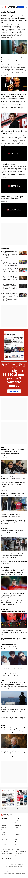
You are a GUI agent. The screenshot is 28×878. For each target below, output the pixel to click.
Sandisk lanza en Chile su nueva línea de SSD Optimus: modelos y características (14, 639)
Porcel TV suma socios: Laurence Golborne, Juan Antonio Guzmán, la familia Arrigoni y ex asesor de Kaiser (10, 263)
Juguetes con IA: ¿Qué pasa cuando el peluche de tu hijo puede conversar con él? (13, 752)
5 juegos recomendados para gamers (13, 611)
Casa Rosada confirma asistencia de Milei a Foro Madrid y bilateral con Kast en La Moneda (13, 484)
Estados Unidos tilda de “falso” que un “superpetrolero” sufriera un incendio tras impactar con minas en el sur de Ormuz (14, 686)
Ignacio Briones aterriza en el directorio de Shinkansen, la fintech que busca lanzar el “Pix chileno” (13, 521)
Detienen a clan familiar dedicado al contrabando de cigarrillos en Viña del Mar (13, 478)
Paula (3, 725)
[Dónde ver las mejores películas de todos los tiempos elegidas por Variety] (14, 84)
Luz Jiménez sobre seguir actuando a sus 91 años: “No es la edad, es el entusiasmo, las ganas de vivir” (11, 279)
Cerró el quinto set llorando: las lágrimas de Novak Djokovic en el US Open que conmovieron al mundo (13, 602)
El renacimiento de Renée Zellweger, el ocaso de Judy (14, 132)
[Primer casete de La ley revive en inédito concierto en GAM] (14, 658)
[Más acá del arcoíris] (14, 186)
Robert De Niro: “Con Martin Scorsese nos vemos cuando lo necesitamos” (12, 674)
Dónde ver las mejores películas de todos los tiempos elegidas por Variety (13, 60)
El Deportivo (5, 568)
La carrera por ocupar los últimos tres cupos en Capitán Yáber (12, 494)
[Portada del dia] (14, 359)
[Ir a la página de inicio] (11, 7)
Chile (2, 447)
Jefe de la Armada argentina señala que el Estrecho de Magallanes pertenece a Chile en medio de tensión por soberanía (10, 254)
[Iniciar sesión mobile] (26, 7)
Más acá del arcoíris (8, 164)
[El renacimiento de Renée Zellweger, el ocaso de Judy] (14, 153)
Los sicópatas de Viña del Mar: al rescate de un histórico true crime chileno (13, 669)
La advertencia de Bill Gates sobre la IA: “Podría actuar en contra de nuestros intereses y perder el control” (12, 555)
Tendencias (4, 528)
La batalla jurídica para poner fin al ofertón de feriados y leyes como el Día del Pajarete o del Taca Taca (11, 271)
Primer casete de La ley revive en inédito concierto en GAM (12, 648)
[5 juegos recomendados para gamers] (14, 620)
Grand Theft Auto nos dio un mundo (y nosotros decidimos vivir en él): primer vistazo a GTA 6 (14, 632)
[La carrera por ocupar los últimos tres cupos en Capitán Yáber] (14, 504)
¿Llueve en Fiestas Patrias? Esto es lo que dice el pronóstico (14, 562)
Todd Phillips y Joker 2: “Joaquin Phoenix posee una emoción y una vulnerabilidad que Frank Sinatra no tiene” (14, 19)
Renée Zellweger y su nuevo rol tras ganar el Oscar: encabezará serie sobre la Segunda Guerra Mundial (13, 96)
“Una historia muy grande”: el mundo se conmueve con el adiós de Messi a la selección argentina (12, 595)
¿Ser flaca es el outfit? (7, 757)
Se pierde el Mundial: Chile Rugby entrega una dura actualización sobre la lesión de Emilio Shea (13, 572)
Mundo (3, 680)
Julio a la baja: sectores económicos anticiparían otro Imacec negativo (11, 515)
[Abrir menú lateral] (2, 7)
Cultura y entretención (8, 644)
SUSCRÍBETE (14, 391)
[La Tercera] (8, 807)
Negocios (4, 491)
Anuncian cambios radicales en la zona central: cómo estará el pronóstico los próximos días (13, 533)
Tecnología (4, 609)
